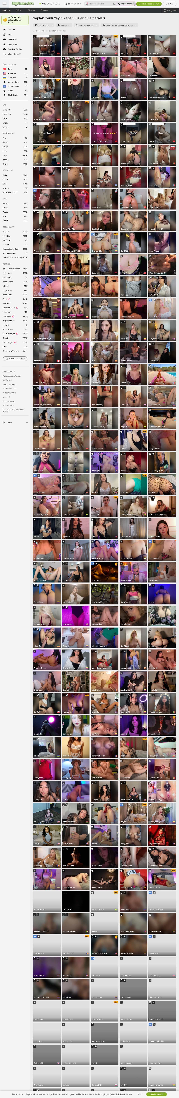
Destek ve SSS (9, 372)
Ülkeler (64, 25)
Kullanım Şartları (9, 393)
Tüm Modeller (8, 405)
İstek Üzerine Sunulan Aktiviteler (119, 25)
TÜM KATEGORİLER (17, 359)
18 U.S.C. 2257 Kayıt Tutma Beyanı (13, 411)
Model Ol (6, 397)
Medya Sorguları (9, 384)
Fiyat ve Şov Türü (86, 25)
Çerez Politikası (117, 1094)
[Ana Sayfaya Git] (23, 4)
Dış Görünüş (44, 25)
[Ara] (114, 4)
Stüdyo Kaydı (8, 401)
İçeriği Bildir (7, 380)
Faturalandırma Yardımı (12, 376)
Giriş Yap (170, 4)
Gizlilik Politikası (9, 389)
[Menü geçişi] (4, 4)
